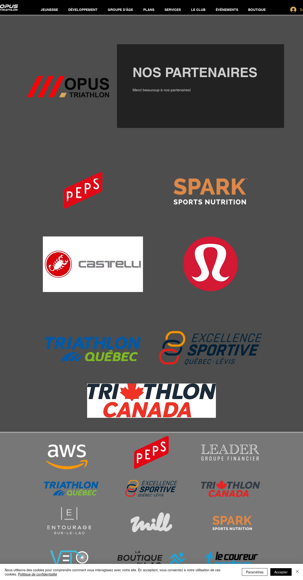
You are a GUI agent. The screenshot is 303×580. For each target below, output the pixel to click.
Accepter (281, 572)
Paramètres (254, 572)
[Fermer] (297, 572)
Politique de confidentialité (37, 574)
